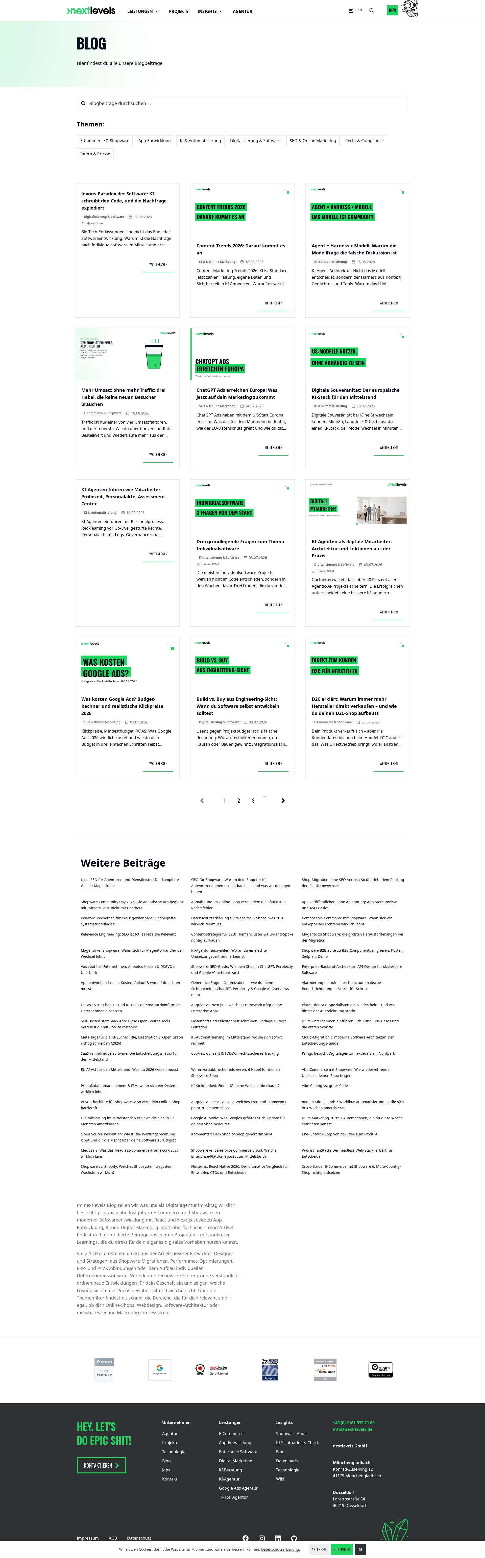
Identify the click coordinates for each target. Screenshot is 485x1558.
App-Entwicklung (154, 140)
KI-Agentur (229, 1479)
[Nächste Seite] (283, 800)
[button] (399, 10)
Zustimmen (342, 1549)
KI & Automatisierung (200, 140)
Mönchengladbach (352, 1462)
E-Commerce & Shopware (104, 140)
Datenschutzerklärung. (280, 1549)
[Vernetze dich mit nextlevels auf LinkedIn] (278, 1538)
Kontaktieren (98, 1465)
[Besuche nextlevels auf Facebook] (246, 1538)
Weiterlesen (161, 265)
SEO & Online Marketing (313, 140)
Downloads (287, 1461)
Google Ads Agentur (238, 1488)
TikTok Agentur (233, 1497)
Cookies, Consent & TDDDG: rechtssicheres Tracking (235, 1053)
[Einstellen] (360, 1549)
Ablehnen (319, 1549)
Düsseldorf (344, 1492)
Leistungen (140, 11)
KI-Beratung (230, 1470)
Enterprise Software (238, 1452)
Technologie (173, 1452)
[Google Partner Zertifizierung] (159, 1370)
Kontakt (169, 1479)
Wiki (280, 1479)
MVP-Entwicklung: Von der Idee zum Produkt (339, 1134)
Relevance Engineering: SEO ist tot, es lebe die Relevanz (128, 934)
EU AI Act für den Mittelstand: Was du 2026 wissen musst (129, 1069)
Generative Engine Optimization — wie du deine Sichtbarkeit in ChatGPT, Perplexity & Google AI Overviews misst (240, 988)
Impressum (88, 1538)
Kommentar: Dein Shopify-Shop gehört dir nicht (231, 1134)
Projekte (178, 11)
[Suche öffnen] (371, 10)
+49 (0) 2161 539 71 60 (354, 1422)
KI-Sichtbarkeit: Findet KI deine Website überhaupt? (235, 1085)
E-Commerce (231, 1433)
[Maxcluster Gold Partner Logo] (214, 1369)
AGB (113, 1538)
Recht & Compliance (364, 140)
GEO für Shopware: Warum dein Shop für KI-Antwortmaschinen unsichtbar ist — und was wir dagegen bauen (240, 885)
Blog (166, 1461)
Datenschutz (139, 1538)
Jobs (166, 1470)
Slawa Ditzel (95, 223)
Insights (207, 11)
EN (360, 10)
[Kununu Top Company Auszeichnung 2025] (270, 1370)
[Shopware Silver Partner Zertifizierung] (104, 1370)
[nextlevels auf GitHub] (294, 1538)
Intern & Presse (95, 154)
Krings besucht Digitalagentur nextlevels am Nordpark (348, 1053)
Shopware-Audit (291, 1433)
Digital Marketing (235, 1461)
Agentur (242, 11)
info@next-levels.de (352, 1429)
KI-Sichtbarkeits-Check (297, 1442)
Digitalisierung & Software (255, 140)
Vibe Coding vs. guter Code (325, 1085)
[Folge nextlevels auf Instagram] (262, 1538)
